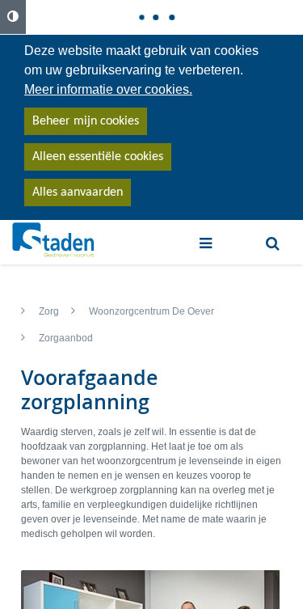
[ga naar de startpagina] (54, 240)
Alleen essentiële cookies (97, 156)
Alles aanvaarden (77, 192)
